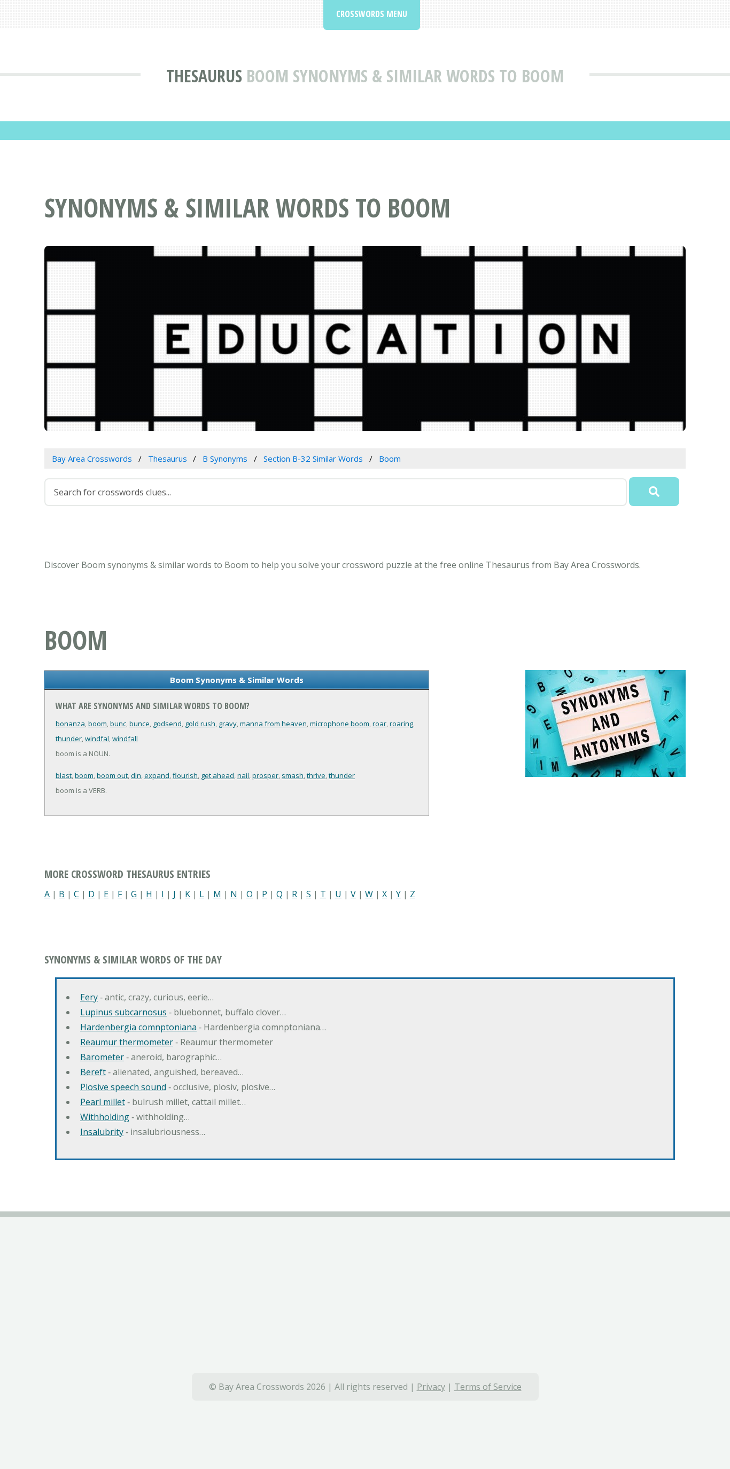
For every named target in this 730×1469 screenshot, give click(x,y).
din (136, 775)
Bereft (93, 1072)
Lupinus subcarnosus (123, 1012)
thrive (316, 775)
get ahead (217, 775)
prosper (265, 775)
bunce (139, 723)
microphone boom (339, 723)
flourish (185, 775)
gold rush (200, 723)
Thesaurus (204, 75)
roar (379, 723)
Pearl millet (102, 1102)
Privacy (431, 1387)
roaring (401, 723)
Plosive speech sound (123, 1087)
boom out (112, 775)
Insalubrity (101, 1132)
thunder (69, 738)
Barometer (102, 1057)
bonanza (70, 723)
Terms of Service (488, 1387)
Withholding (104, 1117)
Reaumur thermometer (126, 1042)
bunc (118, 723)
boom (97, 723)
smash (293, 775)
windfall (125, 738)
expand (156, 775)
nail (243, 775)
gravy (228, 723)
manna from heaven (273, 723)
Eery (89, 997)
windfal (97, 738)
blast (64, 775)
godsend (167, 723)
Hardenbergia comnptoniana (138, 1027)
